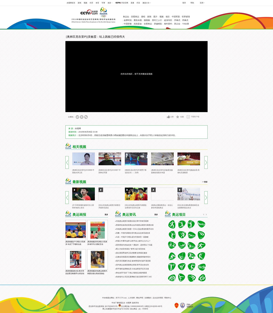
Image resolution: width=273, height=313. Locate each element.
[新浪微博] (77, 117)
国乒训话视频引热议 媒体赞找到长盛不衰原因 (133, 261)
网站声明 (139, 298)
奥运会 (126, 17)
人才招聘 (131, 298)
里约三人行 (157, 20)
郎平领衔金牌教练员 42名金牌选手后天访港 (132, 269)
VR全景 (185, 24)
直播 (132, 3)
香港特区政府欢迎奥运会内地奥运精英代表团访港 (135, 225)
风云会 (177, 24)
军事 (103, 3)
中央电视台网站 (108, 298)
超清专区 (168, 20)
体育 (97, 3)
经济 (91, 3)
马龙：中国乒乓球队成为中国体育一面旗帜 (132, 237)
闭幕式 (185, 20)
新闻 (79, 3)
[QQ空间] (81, 117)
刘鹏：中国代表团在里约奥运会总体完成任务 (133, 233)
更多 (106, 215)
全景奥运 (148, 24)
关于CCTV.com (121, 298)
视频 (85, 3)
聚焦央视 (138, 20)
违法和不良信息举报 (96, 306)
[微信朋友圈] (86, 117)
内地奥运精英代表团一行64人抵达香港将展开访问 (135, 229)
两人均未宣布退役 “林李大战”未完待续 (130, 249)
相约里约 (168, 24)
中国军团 (176, 17)
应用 (201, 3)
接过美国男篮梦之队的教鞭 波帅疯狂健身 (131, 253)
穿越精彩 (158, 24)
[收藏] (177, 116)
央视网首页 (71, 3)
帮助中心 (167, 298)
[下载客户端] (188, 116)
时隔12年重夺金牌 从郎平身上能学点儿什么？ (133, 241)
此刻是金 (138, 24)
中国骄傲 (128, 24)
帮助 (192, 3)
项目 (168, 17)
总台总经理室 (158, 298)
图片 (155, 17)
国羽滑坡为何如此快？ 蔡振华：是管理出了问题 (134, 245)
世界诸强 (186, 17)
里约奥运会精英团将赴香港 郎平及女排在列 (132, 265)
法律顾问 (147, 298)
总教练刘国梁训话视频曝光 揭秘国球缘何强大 (133, 257)
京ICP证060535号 (111, 306)
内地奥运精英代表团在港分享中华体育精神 (132, 221)
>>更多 (205, 182)
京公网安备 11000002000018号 (132, 306)
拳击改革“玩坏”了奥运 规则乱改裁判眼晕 (131, 273)
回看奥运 (135, 17)
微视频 (147, 20)
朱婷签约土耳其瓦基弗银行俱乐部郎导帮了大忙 (134, 277)
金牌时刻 (128, 20)
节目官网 (124, 3)
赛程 (143, 17)
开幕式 (177, 20)
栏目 (138, 3)
